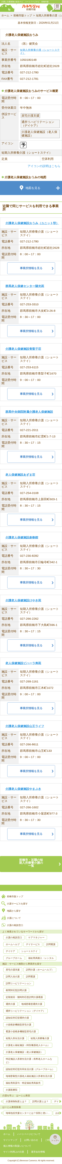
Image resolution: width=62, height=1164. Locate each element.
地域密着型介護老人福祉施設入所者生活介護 (29, 1076)
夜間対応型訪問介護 (16, 990)
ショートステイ (29, 951)
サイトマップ (10, 1140)
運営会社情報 (38, 1151)
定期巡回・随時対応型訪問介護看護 (24, 997)
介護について (14, 918)
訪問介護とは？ (40, 1101)
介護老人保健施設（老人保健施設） (24, 1052)
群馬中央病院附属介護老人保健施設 (29, 411)
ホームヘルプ (13, 944)
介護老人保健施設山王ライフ (24, 726)
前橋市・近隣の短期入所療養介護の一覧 (31, 862)
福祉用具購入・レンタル (41, 958)
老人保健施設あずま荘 (20, 474)
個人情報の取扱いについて (17, 1146)
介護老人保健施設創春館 (21, 537)
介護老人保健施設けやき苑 (23, 600)
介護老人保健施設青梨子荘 (23, 348)
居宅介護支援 (13, 969)
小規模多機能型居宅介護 (18, 1024)
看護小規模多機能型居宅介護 (21, 1031)
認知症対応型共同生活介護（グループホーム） (30, 1069)
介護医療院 (11, 1089)
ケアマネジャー (36, 937)
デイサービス (33, 944)
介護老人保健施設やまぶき (23, 788)
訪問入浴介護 (13, 976)
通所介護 (10, 1004)
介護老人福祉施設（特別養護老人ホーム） (28, 1045)
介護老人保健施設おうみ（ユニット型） (32, 223)
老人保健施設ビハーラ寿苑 (23, 663)
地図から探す (14, 910)
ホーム (5, 15)
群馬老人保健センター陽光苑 (24, 286)
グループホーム (14, 958)
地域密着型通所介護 (31, 1004)
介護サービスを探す (17, 903)
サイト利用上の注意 (13, 1151)
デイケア (10, 951)
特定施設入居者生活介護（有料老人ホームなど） (29, 1061)
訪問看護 (50, 944)
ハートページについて (28, 1134)
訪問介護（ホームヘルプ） (40, 969)
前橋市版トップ (22, 15)
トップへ (55, 1140)
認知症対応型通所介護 (17, 1017)
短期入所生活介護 (15, 1038)
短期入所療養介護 (40, 1038)
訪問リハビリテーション (18, 983)
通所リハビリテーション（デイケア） (25, 1011)
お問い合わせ (31, 1140)
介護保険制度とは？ (16, 1101)
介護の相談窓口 (15, 925)
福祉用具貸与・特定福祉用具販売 (23, 1083)
